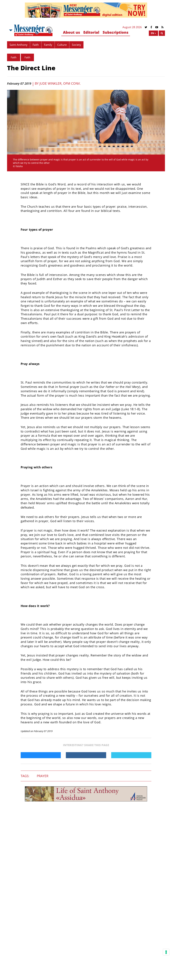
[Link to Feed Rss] (162, 27)
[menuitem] (71, 32)
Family (48, 45)
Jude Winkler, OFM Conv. (60, 83)
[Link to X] (145, 27)
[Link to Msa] (33, 30)
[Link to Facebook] (151, 27)
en (152, 33)
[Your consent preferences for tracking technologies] (166, 952)
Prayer (42, 776)
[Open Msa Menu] (10, 30)
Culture (62, 45)
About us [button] (71, 32)
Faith (36, 45)
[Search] (162, 33)
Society (76, 45)
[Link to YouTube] (156, 27)
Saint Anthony (18, 45)
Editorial (91, 32)
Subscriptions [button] (115, 32)
